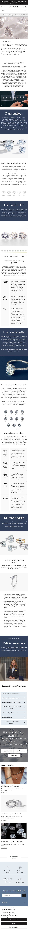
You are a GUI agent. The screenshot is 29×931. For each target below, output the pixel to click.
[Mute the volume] (1, 106)
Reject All (14, 923)
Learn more (20, 3)
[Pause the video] (1, 18)
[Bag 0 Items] (26, 6)
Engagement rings (7, 750)
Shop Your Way (20, 882)
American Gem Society (8, 871)
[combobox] (14, 10)
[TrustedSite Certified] (14, 857)
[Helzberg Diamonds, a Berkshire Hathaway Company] (14, 7)
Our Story (8, 882)
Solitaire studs (13, 755)
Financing (4, 902)
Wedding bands (20, 750)
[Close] (26, 908)
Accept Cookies (13, 919)
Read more (4, 792)
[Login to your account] (4, 7)
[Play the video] (14, 99)
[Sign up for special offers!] (24, 895)
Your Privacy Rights (13, 927)
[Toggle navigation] (2, 7)
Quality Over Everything (20, 871)
